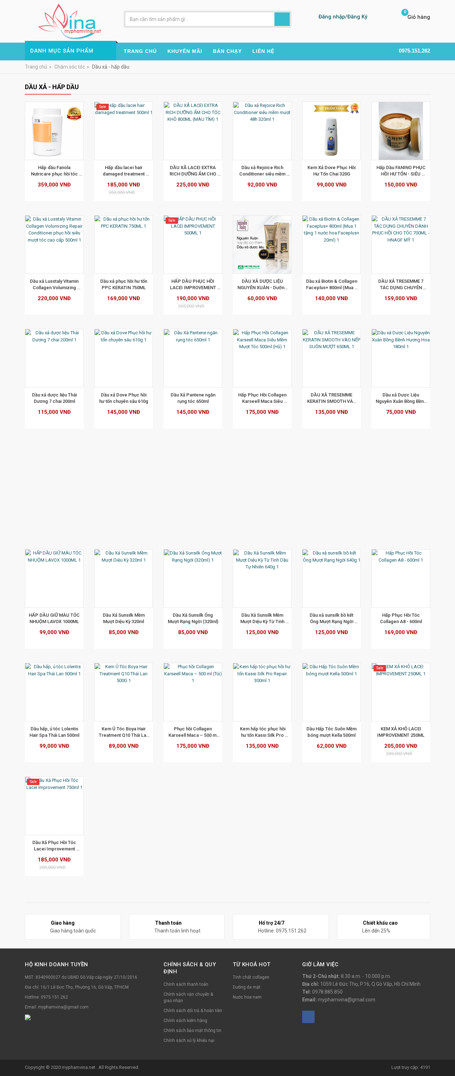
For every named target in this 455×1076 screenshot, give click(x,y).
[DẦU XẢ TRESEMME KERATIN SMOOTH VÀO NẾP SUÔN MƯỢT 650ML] (331, 358)
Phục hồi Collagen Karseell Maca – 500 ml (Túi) (193, 732)
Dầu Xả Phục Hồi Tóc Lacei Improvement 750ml (54, 846)
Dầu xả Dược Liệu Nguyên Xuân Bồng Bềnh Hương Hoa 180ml (401, 398)
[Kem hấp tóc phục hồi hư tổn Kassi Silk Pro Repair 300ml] (262, 692)
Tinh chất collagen (251, 977)
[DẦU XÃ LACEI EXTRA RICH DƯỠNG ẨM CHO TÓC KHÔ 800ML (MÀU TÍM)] (193, 131)
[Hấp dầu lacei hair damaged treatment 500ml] (123, 131)
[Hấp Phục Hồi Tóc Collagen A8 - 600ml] (401, 578)
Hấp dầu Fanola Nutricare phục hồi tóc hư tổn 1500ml (55, 171)
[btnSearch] (282, 19)
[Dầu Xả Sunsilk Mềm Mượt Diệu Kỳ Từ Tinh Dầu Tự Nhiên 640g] (262, 578)
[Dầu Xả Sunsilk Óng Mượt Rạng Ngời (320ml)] (193, 578)
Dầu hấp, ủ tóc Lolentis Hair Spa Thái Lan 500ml (54, 732)
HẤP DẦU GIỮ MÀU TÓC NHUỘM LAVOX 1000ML (55, 618)
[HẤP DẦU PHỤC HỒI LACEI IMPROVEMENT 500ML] (193, 245)
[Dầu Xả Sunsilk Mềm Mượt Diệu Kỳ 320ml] (123, 578)
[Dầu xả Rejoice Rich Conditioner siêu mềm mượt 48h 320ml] (262, 131)
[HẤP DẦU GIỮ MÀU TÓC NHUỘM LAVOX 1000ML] (54, 578)
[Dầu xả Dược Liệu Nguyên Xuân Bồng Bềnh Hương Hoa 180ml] (401, 358)
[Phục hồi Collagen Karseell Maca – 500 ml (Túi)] (193, 692)
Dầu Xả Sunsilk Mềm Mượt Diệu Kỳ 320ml (124, 618)
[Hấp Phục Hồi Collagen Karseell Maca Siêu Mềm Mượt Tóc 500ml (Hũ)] (262, 358)
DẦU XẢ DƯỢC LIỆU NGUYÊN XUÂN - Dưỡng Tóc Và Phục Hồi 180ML (262, 285)
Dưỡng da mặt (247, 987)
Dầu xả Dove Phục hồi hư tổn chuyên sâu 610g (123, 398)
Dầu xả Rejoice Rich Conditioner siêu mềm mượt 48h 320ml (263, 171)
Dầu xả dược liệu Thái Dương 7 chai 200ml (55, 398)
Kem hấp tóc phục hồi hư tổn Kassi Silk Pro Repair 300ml (263, 732)
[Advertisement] (227, 492)
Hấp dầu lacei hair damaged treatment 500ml (124, 171)
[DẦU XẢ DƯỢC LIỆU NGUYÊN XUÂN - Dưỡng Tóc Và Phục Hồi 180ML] (262, 245)
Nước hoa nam (247, 997)
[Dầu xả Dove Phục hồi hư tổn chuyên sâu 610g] (123, 358)
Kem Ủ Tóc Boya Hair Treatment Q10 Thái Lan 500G (124, 732)
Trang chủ (36, 67)
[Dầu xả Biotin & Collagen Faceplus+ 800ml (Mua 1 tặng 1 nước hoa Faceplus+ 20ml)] (331, 245)
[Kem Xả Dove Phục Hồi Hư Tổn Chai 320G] (331, 131)
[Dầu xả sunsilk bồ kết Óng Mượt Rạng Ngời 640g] (331, 578)
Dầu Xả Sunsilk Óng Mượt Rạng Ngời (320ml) (193, 618)
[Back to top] (447, 1052)
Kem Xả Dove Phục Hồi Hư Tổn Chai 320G (332, 171)
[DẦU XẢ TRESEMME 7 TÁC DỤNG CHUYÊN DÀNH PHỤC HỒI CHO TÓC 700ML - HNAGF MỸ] (401, 245)
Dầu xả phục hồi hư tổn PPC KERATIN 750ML (124, 284)
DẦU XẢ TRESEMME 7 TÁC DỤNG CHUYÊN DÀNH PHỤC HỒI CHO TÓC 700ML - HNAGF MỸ (401, 285)
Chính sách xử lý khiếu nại (189, 1040)
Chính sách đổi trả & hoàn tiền (193, 1010)
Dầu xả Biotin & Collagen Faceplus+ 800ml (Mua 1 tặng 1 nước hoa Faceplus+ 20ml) (332, 285)
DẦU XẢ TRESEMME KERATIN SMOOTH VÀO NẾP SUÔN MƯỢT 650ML (331, 398)
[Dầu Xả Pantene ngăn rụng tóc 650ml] (193, 358)
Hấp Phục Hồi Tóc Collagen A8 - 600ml (401, 618)
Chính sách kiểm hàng (185, 1020)
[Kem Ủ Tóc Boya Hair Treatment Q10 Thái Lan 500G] (123, 692)
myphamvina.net (79, 1067)
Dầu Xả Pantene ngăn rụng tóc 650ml (193, 398)
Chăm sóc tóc (69, 67)
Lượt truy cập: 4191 (410, 1067)
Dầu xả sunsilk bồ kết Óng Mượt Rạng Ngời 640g (332, 618)
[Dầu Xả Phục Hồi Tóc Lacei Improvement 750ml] (54, 806)
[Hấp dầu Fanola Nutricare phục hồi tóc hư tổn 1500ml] (54, 131)
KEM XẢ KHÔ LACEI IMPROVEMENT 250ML (400, 732)
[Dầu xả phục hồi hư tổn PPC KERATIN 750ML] (123, 245)
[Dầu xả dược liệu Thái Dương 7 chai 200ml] (54, 358)
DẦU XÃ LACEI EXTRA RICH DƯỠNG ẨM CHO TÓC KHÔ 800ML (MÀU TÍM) (193, 171)
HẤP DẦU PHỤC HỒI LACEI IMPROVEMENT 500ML (193, 285)
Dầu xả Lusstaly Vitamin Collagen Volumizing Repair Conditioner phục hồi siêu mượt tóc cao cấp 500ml (54, 285)
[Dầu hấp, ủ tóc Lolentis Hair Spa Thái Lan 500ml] (54, 692)
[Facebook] (308, 1017)
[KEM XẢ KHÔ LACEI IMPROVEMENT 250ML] (401, 692)
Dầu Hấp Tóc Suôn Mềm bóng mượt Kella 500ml (332, 732)
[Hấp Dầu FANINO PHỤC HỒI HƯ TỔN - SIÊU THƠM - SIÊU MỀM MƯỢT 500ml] (401, 131)
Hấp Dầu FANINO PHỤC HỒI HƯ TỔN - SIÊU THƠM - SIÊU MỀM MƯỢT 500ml (401, 171)
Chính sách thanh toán (186, 984)
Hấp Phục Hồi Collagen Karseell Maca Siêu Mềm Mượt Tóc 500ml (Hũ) (263, 398)
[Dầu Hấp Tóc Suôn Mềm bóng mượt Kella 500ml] (331, 692)
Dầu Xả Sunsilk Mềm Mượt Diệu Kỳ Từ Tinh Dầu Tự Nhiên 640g (262, 618)
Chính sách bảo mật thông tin (192, 1030)
